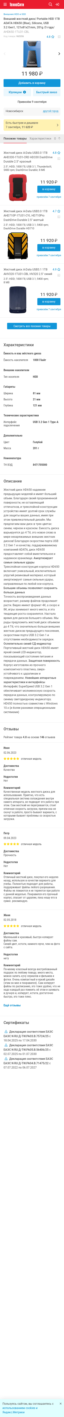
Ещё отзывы (12, 1005)
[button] (32, 54)
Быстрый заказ (46, 92)
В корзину (48, 189)
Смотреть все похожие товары (32, 326)
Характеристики (40, 138)
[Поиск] (52, 4)
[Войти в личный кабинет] (57, 4)
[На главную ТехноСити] (17, 4)
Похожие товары (15, 138)
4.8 (49, 36)
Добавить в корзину (32, 83)
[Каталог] (5, 4)
